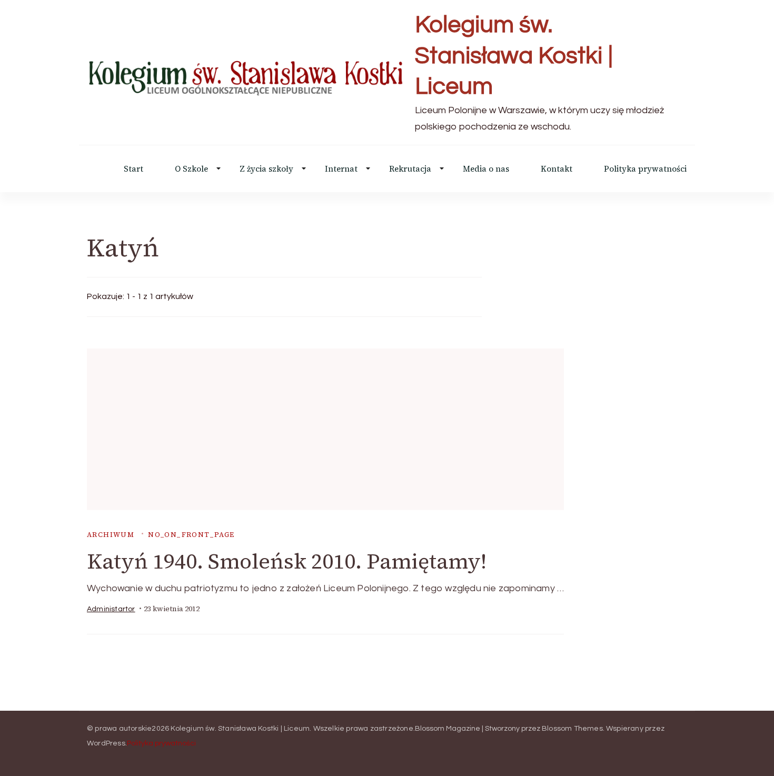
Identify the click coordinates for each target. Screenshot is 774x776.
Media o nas (486, 169)
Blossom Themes (572, 728)
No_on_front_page (191, 534)
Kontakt (556, 169)
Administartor (111, 609)
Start (133, 169)
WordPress (106, 743)
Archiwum (110, 534)
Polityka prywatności (645, 169)
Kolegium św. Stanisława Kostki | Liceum (514, 55)
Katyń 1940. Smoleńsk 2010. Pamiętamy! (287, 561)
